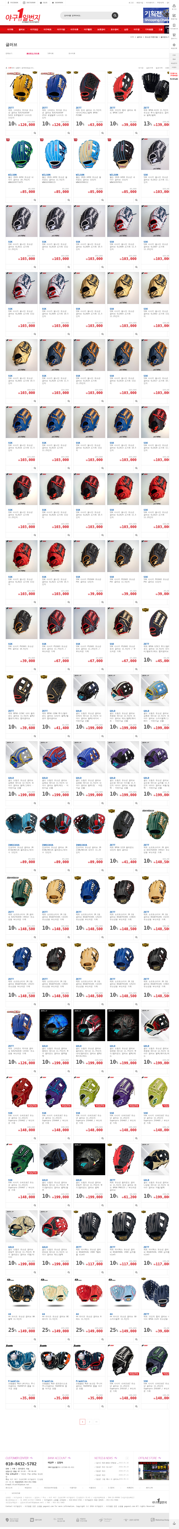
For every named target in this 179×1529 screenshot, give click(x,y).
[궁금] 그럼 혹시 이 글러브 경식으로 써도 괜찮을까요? (107, 1479)
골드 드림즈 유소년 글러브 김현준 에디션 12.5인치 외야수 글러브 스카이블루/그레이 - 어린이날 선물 (156, 717)
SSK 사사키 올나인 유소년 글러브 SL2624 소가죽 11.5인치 (123, 514)
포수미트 (72, 53)
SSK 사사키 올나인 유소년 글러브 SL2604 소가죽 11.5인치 (89, 313)
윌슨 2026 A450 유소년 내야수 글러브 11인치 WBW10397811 (122, 179)
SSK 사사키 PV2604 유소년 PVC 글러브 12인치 (88, 580)
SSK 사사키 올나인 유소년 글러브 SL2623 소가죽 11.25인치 (156, 514)
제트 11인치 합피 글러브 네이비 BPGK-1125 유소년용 (157, 1317)
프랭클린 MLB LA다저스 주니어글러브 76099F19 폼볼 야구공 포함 (21, 1386)
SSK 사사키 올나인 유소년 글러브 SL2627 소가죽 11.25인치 (20, 514)
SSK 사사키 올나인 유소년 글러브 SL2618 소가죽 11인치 (123, 380)
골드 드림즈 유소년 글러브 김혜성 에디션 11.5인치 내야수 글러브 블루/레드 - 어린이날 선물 (55, 784)
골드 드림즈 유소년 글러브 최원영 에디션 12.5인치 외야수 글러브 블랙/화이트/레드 (157, 1052)
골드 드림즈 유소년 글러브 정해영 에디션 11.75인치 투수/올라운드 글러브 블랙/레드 (123, 1052)
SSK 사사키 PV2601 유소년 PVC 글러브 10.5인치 (20, 647)
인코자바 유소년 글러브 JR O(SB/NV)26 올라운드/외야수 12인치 (20, 849)
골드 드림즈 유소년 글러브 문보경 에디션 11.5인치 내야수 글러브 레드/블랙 (55, 1252)
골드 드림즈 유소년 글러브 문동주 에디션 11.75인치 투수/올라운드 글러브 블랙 (89, 1185)
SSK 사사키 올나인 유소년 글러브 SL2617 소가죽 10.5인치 (157, 380)
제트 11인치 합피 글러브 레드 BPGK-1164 (123, 111)
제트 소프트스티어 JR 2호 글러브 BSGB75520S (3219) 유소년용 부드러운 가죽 (157, 917)
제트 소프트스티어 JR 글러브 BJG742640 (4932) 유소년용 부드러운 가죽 (21, 917)
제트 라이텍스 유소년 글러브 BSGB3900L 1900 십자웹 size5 (123, 1252)
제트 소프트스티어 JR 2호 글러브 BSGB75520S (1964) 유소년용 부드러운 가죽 (55, 984)
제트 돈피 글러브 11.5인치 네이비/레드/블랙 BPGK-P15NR (88, 112)
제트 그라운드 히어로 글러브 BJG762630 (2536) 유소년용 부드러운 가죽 (21, 1051)
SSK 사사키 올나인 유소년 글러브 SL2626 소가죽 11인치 (55, 514)
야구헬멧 (88, 29)
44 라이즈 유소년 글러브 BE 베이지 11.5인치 (55, 1317)
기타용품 (149, 29)
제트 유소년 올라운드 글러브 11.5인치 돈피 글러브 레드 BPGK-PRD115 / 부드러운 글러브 (123, 1186)
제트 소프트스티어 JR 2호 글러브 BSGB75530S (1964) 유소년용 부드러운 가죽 (123, 917)
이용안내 (92, 1488)
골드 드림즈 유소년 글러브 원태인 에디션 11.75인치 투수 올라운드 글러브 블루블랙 (55, 1052)
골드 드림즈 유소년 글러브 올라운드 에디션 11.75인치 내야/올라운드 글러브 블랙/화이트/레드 (89, 1052)
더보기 (127, 1458)
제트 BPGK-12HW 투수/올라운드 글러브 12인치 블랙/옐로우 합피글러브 (55, 715)
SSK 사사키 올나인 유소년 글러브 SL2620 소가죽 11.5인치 (55, 380)
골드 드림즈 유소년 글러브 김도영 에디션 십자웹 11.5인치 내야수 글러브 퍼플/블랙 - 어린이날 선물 (157, 784)
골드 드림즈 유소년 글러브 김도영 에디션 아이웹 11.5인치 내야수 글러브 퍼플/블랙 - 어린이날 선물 (123, 784)
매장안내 (28, 1488)
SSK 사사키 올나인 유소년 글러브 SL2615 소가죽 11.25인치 (54, 447)
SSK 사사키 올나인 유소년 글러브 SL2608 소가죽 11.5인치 (123, 246)
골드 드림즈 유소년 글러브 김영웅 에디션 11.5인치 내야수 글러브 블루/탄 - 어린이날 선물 (89, 784)
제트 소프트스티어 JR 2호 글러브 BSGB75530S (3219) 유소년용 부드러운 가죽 (55, 917)
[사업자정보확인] (127, 1497)
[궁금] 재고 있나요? (104, 1467)
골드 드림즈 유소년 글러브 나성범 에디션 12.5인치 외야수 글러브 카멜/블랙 (156, 1185)
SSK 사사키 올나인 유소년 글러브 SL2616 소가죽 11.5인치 (21, 447)
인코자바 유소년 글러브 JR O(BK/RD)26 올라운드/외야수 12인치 (54, 849)
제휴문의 (130, 1488)
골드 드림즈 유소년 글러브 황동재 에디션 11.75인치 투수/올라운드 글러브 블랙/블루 (55, 1186)
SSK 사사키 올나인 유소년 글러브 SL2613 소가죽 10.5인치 (123, 447)
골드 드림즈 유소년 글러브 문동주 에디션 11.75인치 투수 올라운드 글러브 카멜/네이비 (21, 1253)
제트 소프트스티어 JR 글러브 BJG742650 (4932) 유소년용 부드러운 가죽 (157, 849)
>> (96, 1422)
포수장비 (115, 29)
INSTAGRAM (30, 3)
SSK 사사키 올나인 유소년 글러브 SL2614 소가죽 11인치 (89, 447)
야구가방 (61, 29)
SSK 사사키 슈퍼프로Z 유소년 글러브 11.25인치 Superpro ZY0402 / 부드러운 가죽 (21, 1119)
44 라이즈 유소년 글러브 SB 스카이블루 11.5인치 (123, 1317)
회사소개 (9, 1488)
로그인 (131, 3)
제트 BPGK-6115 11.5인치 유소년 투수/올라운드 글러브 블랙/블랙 (156, 112)
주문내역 (160, 3)
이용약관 (73, 1488)
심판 (126, 29)
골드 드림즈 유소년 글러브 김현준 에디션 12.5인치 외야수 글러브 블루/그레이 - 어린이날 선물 (21, 784)
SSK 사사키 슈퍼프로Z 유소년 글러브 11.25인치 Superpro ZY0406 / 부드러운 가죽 (89, 1119)
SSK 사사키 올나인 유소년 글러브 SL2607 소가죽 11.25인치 (156, 246)
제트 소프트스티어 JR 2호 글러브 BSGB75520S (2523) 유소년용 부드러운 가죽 (21, 984)
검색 (115, 15)
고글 (161, 29)
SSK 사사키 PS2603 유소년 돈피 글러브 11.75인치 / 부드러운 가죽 (54, 648)
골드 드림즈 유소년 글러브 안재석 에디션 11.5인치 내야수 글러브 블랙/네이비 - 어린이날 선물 (88, 717)
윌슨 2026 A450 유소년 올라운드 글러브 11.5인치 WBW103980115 (54, 179)
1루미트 (51, 53)
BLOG (45, 3)
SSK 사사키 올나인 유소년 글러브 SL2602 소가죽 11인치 (157, 313)
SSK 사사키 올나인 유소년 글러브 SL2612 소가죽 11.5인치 (157, 179)
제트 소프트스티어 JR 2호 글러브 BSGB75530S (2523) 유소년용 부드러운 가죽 (89, 917)
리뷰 (174, 55)
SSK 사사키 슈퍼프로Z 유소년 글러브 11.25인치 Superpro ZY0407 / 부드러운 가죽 (21, 1186)
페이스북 (149, 1488)
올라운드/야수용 (167, 37)
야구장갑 (34, 29)
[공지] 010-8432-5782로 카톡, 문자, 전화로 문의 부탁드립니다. (107, 1463)
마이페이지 (150, 3)
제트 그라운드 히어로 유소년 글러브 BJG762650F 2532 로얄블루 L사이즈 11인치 (54, 114)
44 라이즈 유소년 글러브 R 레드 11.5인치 (88, 1317)
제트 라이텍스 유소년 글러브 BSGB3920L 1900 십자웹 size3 (156, 1252)
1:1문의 (111, 1488)
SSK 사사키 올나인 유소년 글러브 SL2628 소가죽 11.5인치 (157, 447)
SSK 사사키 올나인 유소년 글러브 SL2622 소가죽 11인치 (21, 581)
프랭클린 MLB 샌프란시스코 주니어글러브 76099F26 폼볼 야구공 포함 (54, 1386)
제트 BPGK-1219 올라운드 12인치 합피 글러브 (122, 848)
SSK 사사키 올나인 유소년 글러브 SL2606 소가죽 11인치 (21, 313)
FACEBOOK (14, 3)
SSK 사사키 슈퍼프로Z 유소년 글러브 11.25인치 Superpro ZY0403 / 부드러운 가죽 (123, 1119)
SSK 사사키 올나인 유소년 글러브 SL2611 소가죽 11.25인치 (20, 246)
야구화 (10, 29)
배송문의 (174, 63)
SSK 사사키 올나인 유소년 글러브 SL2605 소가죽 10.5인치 (55, 313)
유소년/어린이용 (151, 37)
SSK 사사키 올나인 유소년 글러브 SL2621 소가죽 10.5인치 (55, 581)
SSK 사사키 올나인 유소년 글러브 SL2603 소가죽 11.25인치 (122, 313)
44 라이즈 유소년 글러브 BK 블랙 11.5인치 (21, 1317)
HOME (132, 37)
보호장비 (101, 29)
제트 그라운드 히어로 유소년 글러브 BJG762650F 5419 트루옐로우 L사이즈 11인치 (20, 114)
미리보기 (34, 133)
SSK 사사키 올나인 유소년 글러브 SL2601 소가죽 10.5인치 (21, 380)
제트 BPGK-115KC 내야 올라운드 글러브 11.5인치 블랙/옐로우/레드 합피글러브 (21, 715)
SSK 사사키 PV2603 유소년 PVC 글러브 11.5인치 (122, 580)
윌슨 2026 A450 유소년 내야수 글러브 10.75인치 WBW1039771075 (20, 179)
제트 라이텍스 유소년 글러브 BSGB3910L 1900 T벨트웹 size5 (88, 1252)
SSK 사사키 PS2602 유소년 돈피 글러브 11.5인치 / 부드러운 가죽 (123, 648)
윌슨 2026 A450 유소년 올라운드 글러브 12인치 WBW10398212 (88, 179)
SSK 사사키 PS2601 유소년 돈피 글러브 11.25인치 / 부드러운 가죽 (88, 648)
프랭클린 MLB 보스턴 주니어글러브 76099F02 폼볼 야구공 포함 (89, 1386)
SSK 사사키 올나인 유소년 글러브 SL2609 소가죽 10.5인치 (89, 246)
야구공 (137, 29)
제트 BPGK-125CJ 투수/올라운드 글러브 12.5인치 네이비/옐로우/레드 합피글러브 (157, 648)
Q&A (174, 59)
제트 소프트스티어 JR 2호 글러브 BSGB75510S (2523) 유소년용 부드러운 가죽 (123, 984)
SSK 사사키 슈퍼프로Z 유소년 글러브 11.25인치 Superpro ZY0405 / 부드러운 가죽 (157, 1119)
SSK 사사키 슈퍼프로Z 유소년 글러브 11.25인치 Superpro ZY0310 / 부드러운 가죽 (123, 1387)
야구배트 (48, 29)
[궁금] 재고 (100, 1471)
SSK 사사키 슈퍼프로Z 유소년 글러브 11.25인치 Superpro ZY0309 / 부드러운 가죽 (157, 1387)
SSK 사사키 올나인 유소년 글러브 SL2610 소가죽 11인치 (55, 246)
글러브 (22, 29)
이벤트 (174, 67)
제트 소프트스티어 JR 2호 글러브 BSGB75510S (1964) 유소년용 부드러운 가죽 (157, 984)
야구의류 (74, 29)
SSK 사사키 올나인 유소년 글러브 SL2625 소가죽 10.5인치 (89, 514)
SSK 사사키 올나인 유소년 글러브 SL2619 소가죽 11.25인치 (88, 380)
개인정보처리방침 (50, 1488)
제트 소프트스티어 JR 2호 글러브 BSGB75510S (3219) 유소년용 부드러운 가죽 (89, 984)
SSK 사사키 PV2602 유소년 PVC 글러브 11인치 (156, 580)
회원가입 (139, 3)
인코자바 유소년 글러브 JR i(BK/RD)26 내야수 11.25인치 (88, 849)
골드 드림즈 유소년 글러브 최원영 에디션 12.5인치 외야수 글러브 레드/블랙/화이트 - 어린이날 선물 (123, 717)
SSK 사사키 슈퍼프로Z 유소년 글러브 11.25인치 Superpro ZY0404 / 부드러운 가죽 (55, 1119)
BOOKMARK (59, 3)
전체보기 (9, 53)
